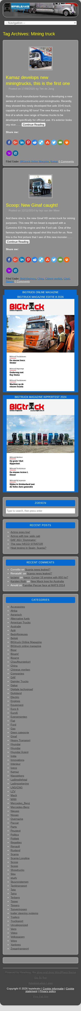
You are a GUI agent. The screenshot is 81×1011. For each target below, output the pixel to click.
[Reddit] (34, 142)
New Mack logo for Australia (47, 581)
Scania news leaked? (37, 569)
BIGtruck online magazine (26, 646)
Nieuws (10, 281)
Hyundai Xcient (19, 752)
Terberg (15, 897)
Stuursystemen (19, 881)
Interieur (16, 763)
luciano (15, 577)
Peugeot (16, 830)
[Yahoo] (9, 153)
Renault (15, 846)
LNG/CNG (17, 787)
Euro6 (14, 712)
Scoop (14, 862)
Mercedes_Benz (20, 803)
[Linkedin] (22, 142)
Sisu (13, 873)
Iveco (14, 767)
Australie (16, 626)
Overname (17, 818)
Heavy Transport (20, 740)
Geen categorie (20, 732)
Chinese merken (53, 278)
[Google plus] (15, 142)
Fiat (13, 720)
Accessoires (18, 606)
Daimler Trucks (19, 681)
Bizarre (15, 657)
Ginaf (67, 278)
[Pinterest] (28, 142)
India (13, 756)
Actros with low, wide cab (25, 535)
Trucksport (17, 921)
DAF (13, 677)
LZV (13, 791)
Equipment (17, 704)
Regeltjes (16, 842)
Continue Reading (33, 124)
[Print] (67, 142)
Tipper (14, 901)
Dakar (14, 685)
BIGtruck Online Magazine (34, 161)
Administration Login (40, 983)
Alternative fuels (20, 618)
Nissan (15, 814)
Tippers (15, 905)
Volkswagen (18, 936)
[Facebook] (9, 142)
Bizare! (15, 653)
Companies (17, 673)
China (40, 278)
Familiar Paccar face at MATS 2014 (44, 585)
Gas (13, 728)
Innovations (17, 759)
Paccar (15, 822)
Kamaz (54, 161)
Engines (15, 701)
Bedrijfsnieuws (28, 278)
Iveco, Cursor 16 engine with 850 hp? (46, 577)
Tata (13, 889)
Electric (15, 697)
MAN (13, 799)
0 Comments (66, 161)
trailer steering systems (24, 913)
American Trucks (21, 622)
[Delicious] (41, 142)
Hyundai (15, 744)
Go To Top (40, 977)
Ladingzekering (20, 783)
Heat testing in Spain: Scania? (28, 547)
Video (14, 932)
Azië (13, 630)
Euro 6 (14, 708)
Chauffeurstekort (21, 661)
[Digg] (15, 153)
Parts (14, 826)
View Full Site (40, 996)
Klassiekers (17, 775)
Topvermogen (19, 909)
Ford (13, 724)
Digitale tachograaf (22, 689)
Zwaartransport (20, 948)
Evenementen (19, 716)
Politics (15, 834)
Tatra (14, 893)
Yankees (16, 944)
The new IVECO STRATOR (27, 543)
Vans (13, 928)
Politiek (15, 838)
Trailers (15, 917)
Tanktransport (19, 885)
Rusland (15, 850)
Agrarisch (16, 614)
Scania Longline (20, 858)
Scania (15, 854)
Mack (14, 795)
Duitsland (16, 693)
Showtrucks (17, 869)
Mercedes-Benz (20, 807)
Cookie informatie (53, 988)
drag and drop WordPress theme (56, 972)
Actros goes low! (20, 532)
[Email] (60, 142)
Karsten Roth (18, 581)
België (14, 638)
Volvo (14, 940)
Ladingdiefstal (19, 779)
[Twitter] (54, 142)
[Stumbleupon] (47, 142)
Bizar (14, 649)
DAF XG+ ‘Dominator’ (23, 539)
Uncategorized (19, 924)
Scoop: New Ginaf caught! (32, 205)
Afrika (14, 610)
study (14, 877)
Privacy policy (48, 991)
